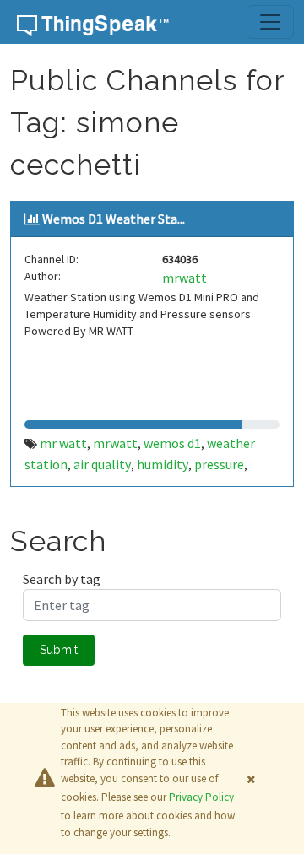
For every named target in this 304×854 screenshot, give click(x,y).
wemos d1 (172, 443)
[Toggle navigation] (270, 22)
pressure (219, 464)
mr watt (63, 443)
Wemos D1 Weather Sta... (113, 218)
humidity (162, 464)
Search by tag (61, 578)
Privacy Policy (201, 797)
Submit (59, 650)
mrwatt (184, 277)
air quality (102, 464)
